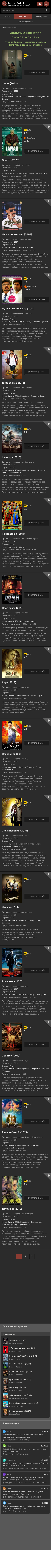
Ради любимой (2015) (15, 1132)
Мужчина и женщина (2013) (18, 308)
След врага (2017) (13, 607)
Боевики (20, 173)
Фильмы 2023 (41, 173)
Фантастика (36, 1222)
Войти (39, 4)
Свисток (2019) (11, 1055)
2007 (16, 242)
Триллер (11, 173)
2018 (16, 390)
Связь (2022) (10, 83)
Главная (7, 16)
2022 (16, 91)
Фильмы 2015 (13, 1145)
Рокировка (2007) (13, 981)
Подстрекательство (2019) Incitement (23, 1497)
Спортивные (36, 1068)
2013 (16, 316)
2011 (15, 541)
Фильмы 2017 (13, 621)
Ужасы (10, 96)
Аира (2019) (9, 682)
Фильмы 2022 (20, 96)
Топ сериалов (41, 16)
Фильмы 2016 (13, 470)
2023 (16, 167)
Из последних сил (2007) (17, 234)
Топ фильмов (23, 16)
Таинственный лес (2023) (17, 1440)
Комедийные (42, 322)
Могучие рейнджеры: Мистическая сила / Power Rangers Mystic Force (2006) (26, 1468)
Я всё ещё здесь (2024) (16, 1511)
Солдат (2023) (10, 160)
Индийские (32, 96)
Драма (30, 247)
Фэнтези (41, 470)
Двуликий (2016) (12, 1208)
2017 (16, 615)
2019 (16, 690)
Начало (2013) (10, 907)
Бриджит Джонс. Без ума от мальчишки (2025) (26, 1483)
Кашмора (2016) (11, 457)
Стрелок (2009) (11, 753)
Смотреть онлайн (36, 72)
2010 (16, 838)
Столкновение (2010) (15, 830)
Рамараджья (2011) (13, 533)
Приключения (24, 1224)
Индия (12, 94)
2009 (16, 761)
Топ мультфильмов (25, 22)
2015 (16, 1140)
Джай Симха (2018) (13, 382)
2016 (16, 465)
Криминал (18, 846)
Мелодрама (31, 322)
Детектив (6, 923)
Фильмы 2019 (13, 695)
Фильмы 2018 (13, 396)
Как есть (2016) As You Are (17, 1454)
